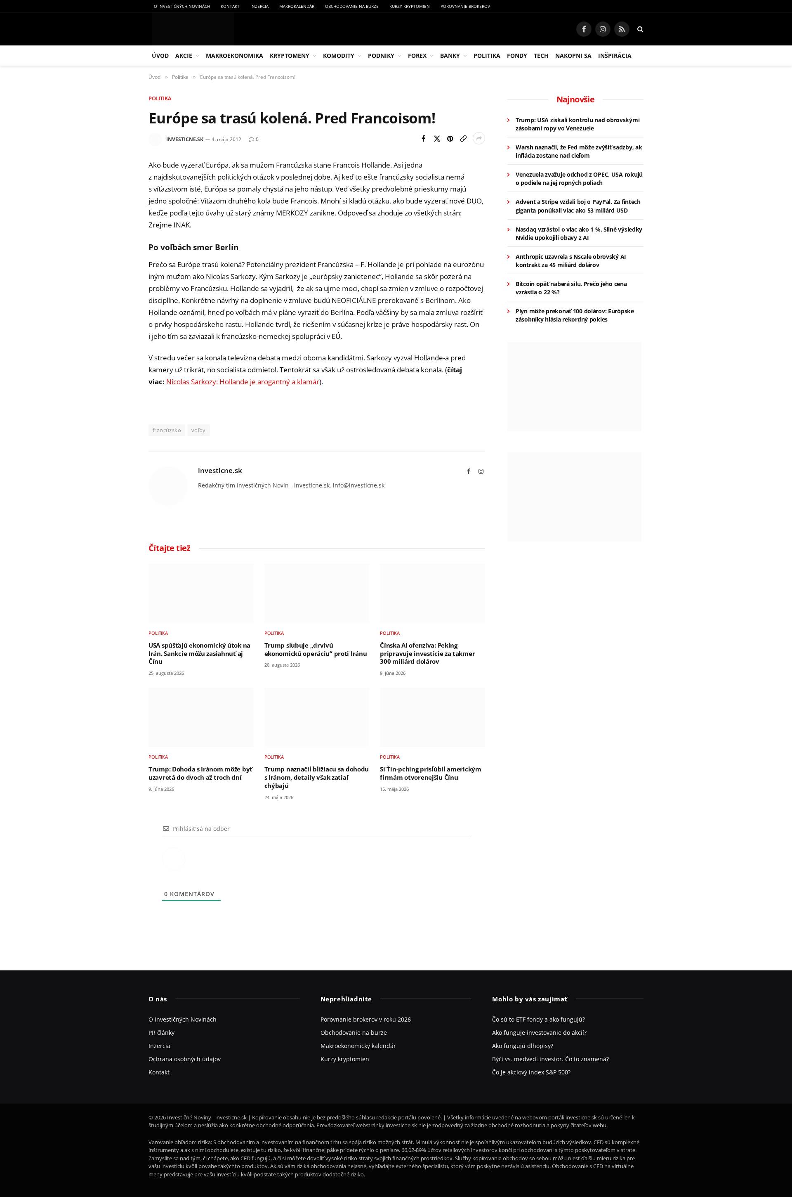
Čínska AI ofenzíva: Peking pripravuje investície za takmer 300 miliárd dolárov (427, 653)
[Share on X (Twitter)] (437, 138)
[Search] (640, 29)
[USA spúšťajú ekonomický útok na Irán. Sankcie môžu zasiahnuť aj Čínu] (201, 593)
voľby (198, 430)
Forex (417, 55)
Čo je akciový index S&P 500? (531, 1072)
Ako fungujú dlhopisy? (522, 1046)
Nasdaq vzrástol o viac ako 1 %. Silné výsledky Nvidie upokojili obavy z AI (579, 233)
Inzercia (259, 6)
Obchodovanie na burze (352, 6)
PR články (161, 1032)
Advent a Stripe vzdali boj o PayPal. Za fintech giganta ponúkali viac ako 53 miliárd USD (578, 206)
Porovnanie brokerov (465, 6)
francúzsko (167, 430)
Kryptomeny (289, 55)
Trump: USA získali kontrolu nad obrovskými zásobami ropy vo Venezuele (577, 124)
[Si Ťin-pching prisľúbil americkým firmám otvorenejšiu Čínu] (432, 717)
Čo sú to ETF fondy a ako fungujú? (538, 1019)
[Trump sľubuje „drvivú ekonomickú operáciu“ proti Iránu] (317, 593)
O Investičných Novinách (182, 6)
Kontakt (230, 6)
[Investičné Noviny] (191, 28)
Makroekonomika (234, 55)
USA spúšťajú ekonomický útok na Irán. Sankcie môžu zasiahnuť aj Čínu (199, 653)
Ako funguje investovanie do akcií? (539, 1032)
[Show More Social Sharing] (479, 138)
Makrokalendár (296, 6)
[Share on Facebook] (423, 138)
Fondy (517, 55)
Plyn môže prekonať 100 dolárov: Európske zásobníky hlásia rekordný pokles (575, 315)
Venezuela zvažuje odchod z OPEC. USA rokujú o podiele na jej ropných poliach (579, 178)
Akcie (183, 55)
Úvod (160, 55)
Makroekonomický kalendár (358, 1046)
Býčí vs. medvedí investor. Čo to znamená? (550, 1059)
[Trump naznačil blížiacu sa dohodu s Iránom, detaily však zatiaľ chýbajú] (317, 717)
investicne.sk (184, 139)
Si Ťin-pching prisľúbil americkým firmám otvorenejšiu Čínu (430, 773)
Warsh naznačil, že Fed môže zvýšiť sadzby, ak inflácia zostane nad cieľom (579, 151)
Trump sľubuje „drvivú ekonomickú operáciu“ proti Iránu (315, 649)
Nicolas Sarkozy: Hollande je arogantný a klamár (242, 381)
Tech (541, 55)
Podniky (381, 55)
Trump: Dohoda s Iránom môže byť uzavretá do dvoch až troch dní (200, 773)
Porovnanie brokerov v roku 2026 (366, 1019)
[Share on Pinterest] (450, 138)
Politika (487, 55)
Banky (450, 55)
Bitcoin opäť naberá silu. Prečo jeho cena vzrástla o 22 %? (571, 288)
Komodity (338, 55)
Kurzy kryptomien (409, 6)
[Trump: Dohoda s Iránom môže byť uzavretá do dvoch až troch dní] (201, 717)
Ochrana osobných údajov (184, 1059)
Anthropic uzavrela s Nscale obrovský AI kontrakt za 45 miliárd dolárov (571, 261)
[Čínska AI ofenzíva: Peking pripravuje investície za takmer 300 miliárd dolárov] (432, 593)
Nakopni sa (573, 55)
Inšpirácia (615, 55)
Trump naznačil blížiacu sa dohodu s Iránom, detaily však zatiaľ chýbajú (316, 777)
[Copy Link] (463, 138)
